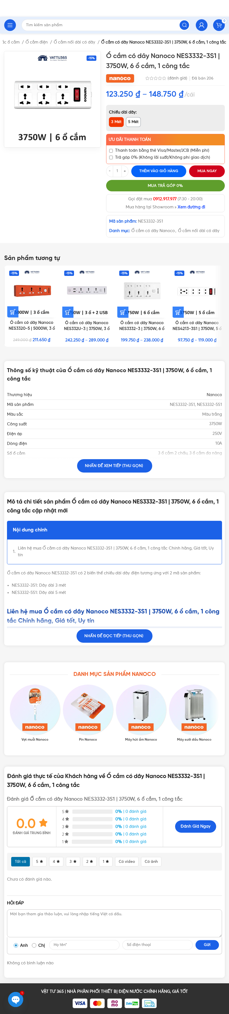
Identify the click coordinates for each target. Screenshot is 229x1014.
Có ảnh (151, 862)
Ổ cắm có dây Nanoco (153, 231)
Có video (127, 862)
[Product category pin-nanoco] (88, 713)
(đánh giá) (178, 78)
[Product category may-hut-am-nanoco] (141, 713)
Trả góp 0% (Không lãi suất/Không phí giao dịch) (162, 157)
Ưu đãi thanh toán (130, 140)
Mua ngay (207, 171)
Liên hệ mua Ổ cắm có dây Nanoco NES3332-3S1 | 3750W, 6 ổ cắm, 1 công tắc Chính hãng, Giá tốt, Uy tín (116, 551)
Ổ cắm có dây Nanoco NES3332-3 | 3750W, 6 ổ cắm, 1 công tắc (141, 329)
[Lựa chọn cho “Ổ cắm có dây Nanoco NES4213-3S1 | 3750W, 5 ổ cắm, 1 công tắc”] (178, 312)
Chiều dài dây (122, 112)
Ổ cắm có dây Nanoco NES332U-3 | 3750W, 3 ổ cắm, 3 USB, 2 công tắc (87, 329)
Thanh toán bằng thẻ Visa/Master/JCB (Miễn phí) (162, 150)
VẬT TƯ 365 (52, 991)
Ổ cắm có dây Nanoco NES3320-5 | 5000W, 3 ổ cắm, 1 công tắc (32, 329)
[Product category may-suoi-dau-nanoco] (194, 713)
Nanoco (214, 395)
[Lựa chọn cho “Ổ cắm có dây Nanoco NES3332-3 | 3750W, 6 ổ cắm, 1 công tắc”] (122, 312)
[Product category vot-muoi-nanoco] (35, 713)
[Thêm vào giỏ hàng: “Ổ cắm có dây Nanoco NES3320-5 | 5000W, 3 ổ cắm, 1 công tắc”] (12, 311)
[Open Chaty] (15, 999)
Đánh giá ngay (196, 826)
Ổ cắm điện (37, 42)
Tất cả (20, 862)
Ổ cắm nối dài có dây (75, 42)
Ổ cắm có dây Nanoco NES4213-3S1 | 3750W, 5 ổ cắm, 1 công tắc (197, 329)
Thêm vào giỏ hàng (158, 171)
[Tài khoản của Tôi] (201, 25)
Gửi (207, 945)
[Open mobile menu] (10, 25)
